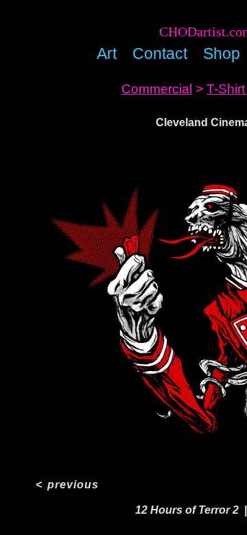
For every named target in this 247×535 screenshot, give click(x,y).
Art (107, 53)
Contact (159, 53)
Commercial (156, 89)
